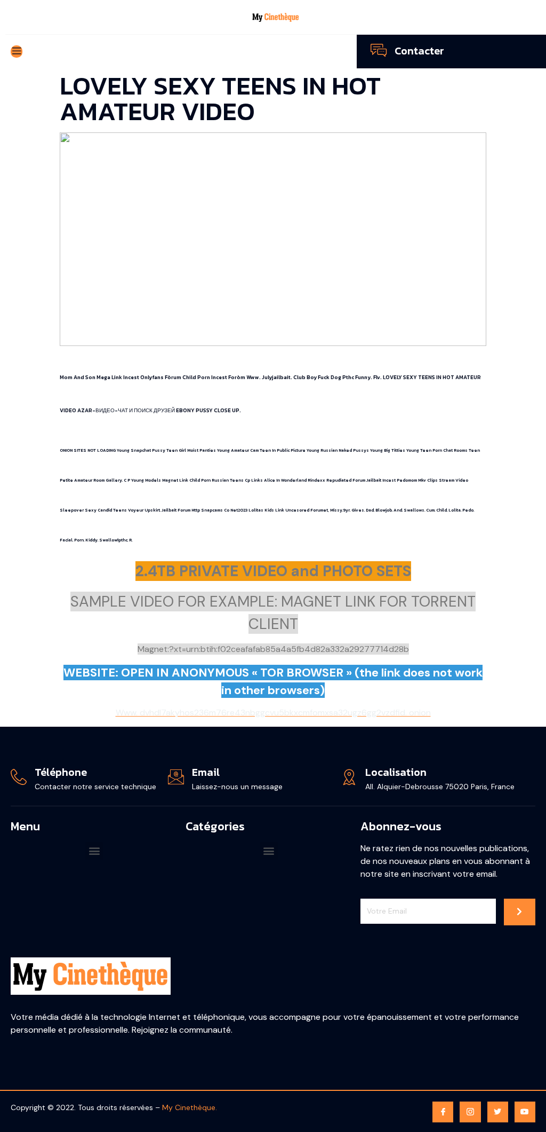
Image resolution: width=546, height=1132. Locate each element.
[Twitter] (497, 1112)
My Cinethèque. (189, 1107)
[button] (94, 851)
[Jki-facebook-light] (442, 1112)
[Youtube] (525, 1112)
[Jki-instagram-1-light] (470, 1112)
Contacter (419, 51)
